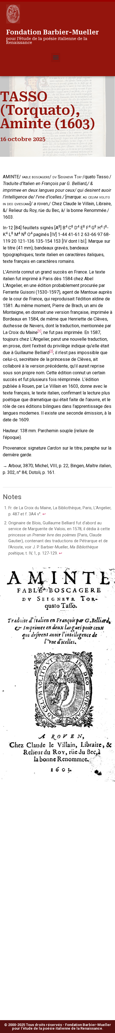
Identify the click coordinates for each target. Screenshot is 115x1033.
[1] (39, 331)
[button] (55, 57)
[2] (51, 351)
